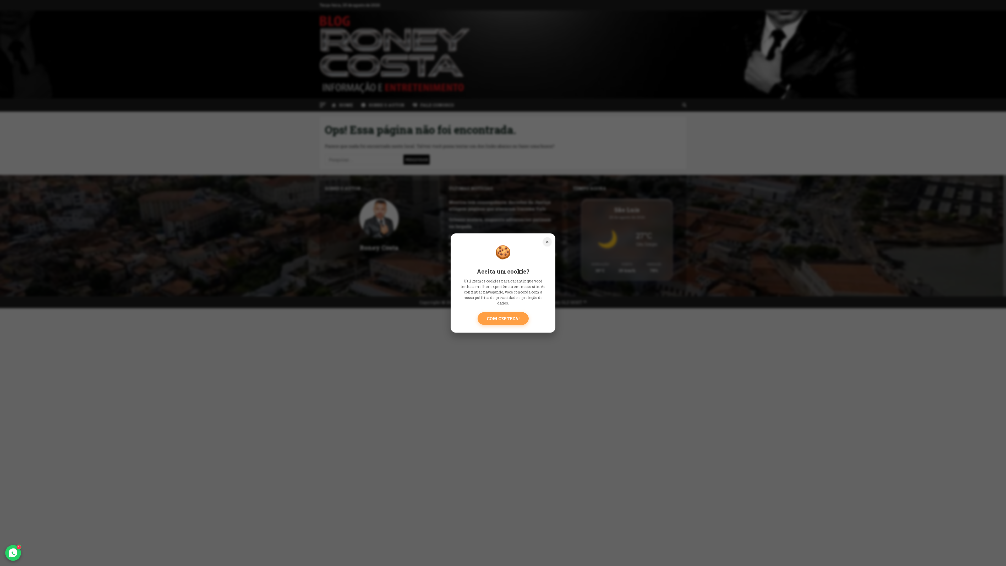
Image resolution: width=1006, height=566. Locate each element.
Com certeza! (503, 318)
